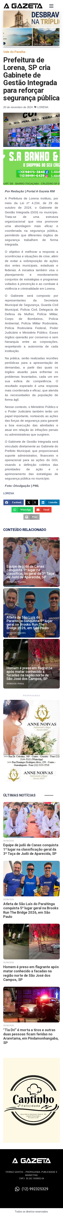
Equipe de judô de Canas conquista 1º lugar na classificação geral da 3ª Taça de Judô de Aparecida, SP (30, 571)
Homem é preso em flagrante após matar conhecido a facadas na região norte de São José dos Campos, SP (29, 673)
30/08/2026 (11, 582)
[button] (13, 502)
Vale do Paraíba (14, 51)
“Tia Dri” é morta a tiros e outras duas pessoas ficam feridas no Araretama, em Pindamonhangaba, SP (30, 1036)
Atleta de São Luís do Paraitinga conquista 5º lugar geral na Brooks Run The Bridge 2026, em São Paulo (29, 622)
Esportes (22, 582)
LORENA (42, 107)
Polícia (21, 684)
